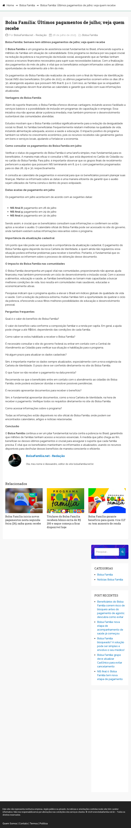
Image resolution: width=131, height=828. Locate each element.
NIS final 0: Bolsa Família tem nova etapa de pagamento (110, 675)
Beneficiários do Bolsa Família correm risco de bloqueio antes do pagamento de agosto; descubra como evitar (111, 609)
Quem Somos (10, 823)
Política (44, 823)
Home (10, 5)
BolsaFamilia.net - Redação (30, 35)
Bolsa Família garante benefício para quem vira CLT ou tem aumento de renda (107, 520)
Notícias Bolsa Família (110, 579)
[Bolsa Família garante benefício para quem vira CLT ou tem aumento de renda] (107, 500)
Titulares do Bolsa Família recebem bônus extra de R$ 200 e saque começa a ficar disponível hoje (64, 522)
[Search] (122, 552)
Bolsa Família (27, 5)
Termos (34, 823)
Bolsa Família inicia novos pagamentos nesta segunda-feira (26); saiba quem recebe (23, 520)
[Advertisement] (109, 741)
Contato (23, 823)
